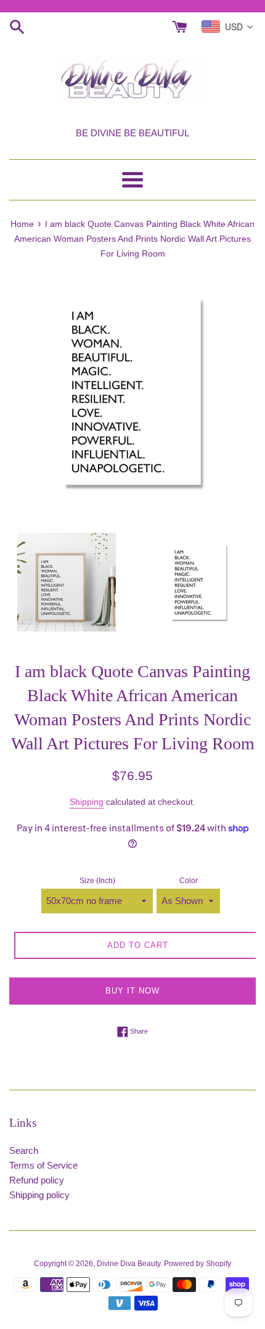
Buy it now (132, 990)
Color (188, 880)
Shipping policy (39, 1195)
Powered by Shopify (197, 1263)
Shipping (87, 802)
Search (23, 1150)
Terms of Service (43, 1165)
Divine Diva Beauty (128, 1263)
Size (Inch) (97, 880)
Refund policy (36, 1180)
